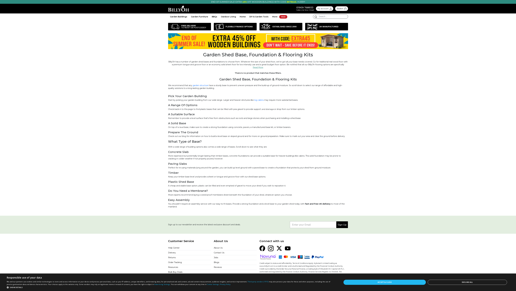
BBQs (214, 16)
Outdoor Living (228, 16)
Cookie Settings (213, 284)
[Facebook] (262, 248)
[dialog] (258, 282)
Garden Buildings (178, 16)
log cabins (259, 100)
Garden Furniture (199, 16)
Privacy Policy (225, 284)
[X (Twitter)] (279, 248)
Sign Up (342, 224)
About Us (218, 248)
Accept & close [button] (385, 282)
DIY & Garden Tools (258, 16)
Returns (172, 257)
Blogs (216, 262)
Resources (173, 267)
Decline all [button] (467, 282)
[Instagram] (271, 248)
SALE (283, 17)
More (274, 16)
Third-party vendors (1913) (258, 282)
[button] (170, 287)
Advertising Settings (162, 284)
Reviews (218, 267)
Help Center (174, 248)
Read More (258, 67)
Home (243, 16)
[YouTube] (288, 248)
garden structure (200, 85)
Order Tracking (175, 262)
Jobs (216, 257)
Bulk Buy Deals (175, 272)
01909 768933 (304, 7)
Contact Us (219, 252)
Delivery (172, 252)
